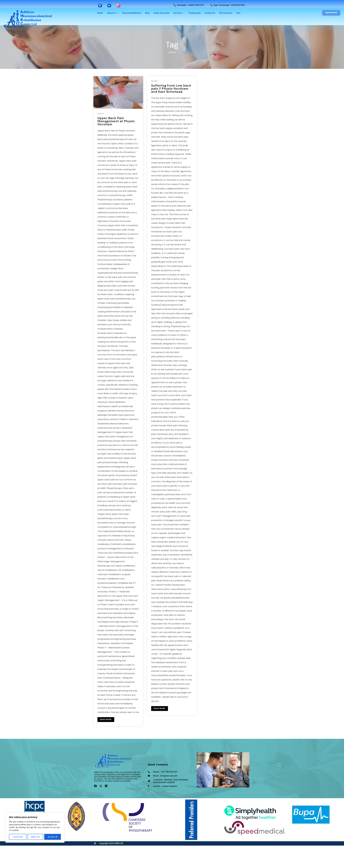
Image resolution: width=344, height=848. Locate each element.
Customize (18, 836)
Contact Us (210, 13)
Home (100, 13)
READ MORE (106, 719)
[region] (34, 828)
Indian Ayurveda (161, 13)
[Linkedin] (106, 786)
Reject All (35, 836)
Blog (147, 13)
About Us (111, 13)
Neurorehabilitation (131, 13)
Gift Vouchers (225, 13)
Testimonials (194, 13)
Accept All (52, 836)
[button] (112, 13)
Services (177, 13)
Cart (238, 13)
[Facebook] (95, 786)
